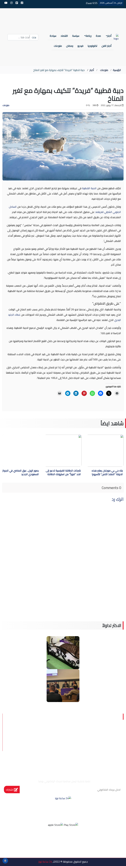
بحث (34, 37)
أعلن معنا (82, 757)
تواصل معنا (106, 750)
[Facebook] (76, 837)
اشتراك (10, 789)
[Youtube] (50, 837)
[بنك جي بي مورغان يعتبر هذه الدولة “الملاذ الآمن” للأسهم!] (95, 451)
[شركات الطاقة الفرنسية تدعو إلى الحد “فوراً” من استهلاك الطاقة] (53, 451)
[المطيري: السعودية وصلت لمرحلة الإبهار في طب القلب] (63, 685)
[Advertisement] (63, 598)
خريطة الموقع (80, 750)
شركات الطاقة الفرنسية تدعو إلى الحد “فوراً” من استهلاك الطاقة (63, 473)
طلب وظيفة (105, 757)
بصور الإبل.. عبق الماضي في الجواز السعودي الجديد (20, 473)
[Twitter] (67, 837)
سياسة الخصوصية (100, 742)
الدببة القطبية (89, 188)
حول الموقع (105, 734)
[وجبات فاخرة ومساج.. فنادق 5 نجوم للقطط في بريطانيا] (63, 652)
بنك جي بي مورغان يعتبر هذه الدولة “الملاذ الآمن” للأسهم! (107, 473)
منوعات (104, 70)
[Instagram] (58, 837)
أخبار (92, 70)
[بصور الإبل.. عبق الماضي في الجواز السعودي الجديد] (21, 451)
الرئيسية (117, 70)
